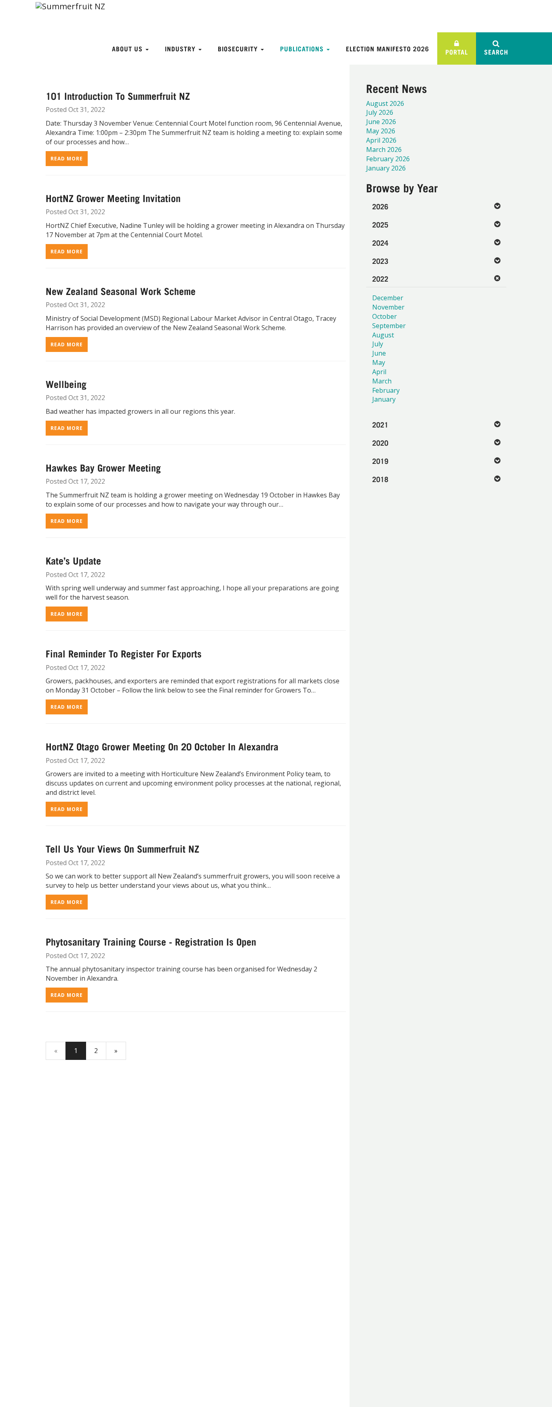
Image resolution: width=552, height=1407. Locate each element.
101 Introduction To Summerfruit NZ (118, 95)
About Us (128, 48)
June (379, 353)
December (387, 297)
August (383, 335)
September (389, 325)
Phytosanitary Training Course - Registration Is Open (151, 941)
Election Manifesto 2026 (387, 48)
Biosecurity (239, 48)
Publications (303, 48)
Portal (456, 51)
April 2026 (381, 140)
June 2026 (381, 121)
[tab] (436, 206)
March (382, 381)
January (384, 399)
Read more (67, 158)
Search (496, 51)
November (388, 307)
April (379, 371)
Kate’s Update (73, 560)
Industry (181, 48)
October (384, 316)
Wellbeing (66, 383)
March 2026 (384, 149)
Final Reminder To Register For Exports (124, 653)
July (377, 343)
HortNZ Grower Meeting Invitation (113, 197)
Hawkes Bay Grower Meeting (103, 467)
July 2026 (379, 112)
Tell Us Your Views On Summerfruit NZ (122, 848)
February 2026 (388, 158)
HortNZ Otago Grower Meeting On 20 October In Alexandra (162, 746)
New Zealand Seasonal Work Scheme (121, 290)
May (378, 362)
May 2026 (380, 130)
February (386, 390)
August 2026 (385, 103)
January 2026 (386, 168)
